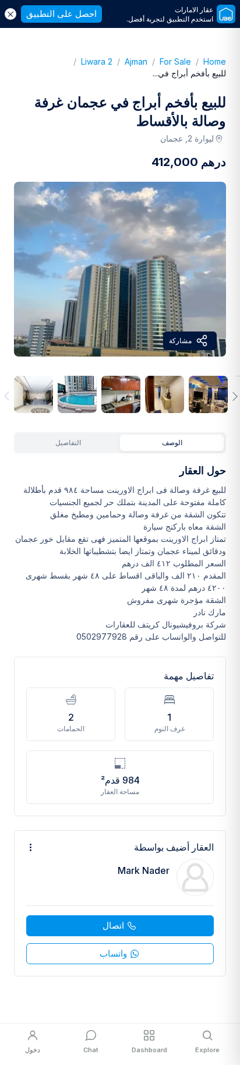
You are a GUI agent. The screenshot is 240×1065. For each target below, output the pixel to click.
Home (208, 61)
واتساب (113, 953)
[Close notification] (10, 14)
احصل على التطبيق (61, 13)
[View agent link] (120, 903)
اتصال (113, 925)
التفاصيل (68, 442)
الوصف (172, 442)
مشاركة (180, 340)
